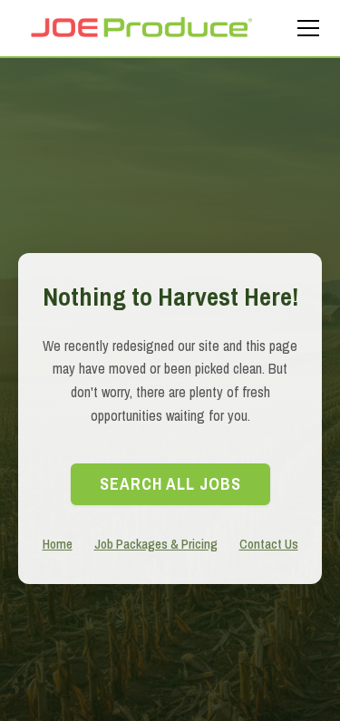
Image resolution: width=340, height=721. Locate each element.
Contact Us (268, 543)
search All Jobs (170, 484)
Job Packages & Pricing (156, 543)
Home (58, 543)
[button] (305, 28)
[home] (140, 27)
